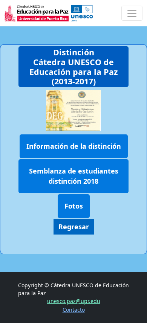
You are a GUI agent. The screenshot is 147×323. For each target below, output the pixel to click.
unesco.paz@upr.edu (73, 301)
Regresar (73, 226)
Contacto (74, 309)
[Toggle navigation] (131, 13)
